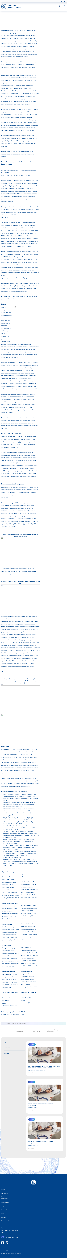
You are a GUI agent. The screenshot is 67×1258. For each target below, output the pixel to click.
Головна (3, 1189)
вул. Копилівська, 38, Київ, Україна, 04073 (10, 1231)
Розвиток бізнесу (5, 1209)
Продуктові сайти (5, 1220)
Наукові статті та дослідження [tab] (21, 1030)
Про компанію (4, 1193)
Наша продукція (5, 1202)
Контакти (3, 1217)
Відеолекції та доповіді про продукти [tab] (56, 1030)
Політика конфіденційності (6, 1250)
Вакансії (3, 1213)
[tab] (14, 1043)
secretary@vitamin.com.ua (12, 1237)
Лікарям (3, 1206)
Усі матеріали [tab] (5, 1030)
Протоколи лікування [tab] (36, 1030)
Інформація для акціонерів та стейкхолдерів (8, 1197)
